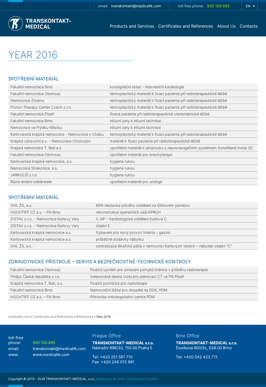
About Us (226, 26)
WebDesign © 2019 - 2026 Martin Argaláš (126, 379)
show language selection (250, 6)
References (84, 317)
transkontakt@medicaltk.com (136, 6)
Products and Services (132, 26)
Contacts (249, 26)
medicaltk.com (19, 317)
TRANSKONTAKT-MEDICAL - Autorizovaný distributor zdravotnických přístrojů (40, 23)
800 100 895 (218, 6)
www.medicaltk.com (51, 354)
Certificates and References (185, 26)
